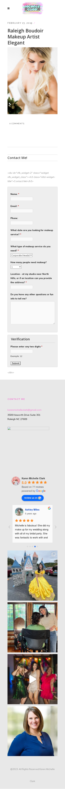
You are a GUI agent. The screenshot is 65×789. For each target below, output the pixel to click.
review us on (31, 497)
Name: (14, 194)
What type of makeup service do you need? (30, 248)
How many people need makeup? (28, 262)
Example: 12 (16, 356)
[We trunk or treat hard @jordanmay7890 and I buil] (33, 575)
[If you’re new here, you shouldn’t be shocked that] (33, 679)
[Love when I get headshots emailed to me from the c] (33, 731)
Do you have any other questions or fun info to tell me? (31, 296)
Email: (14, 206)
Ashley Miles (32, 509)
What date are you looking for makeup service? (31, 232)
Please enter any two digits (26, 346)
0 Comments (17, 124)
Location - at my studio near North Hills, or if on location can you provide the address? (31, 278)
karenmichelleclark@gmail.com (25, 409)
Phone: (14, 218)
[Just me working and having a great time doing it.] (33, 627)
